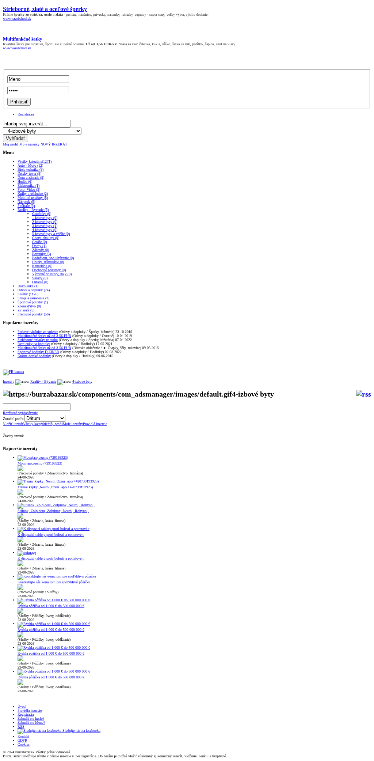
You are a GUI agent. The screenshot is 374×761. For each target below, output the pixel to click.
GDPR (22, 740)
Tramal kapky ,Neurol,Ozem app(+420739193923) (55, 487)
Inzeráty (8, 381)
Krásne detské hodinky (34, 356)
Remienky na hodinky (34, 344)
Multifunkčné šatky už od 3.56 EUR (44, 336)
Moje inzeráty (29, 144)
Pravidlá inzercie (95, 424)
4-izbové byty (82, 381)
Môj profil (10, 144)
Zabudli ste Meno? (31, 722)
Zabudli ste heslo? (31, 718)
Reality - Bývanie (43, 381)
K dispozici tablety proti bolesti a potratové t (51, 535)
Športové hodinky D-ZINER (38, 352)
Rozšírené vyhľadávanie (20, 413)
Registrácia (26, 114)
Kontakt (23, 736)
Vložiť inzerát (13, 424)
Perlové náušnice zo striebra (38, 332)
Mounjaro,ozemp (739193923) (40, 463)
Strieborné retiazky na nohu (38, 340)
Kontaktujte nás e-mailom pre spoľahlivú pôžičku (54, 582)
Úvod (22, 706)
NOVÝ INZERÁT (54, 144)
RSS (21, 726)
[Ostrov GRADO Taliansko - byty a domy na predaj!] (13, 372)
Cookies (24, 744)
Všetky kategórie (35, 424)
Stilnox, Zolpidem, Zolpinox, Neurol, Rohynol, (53, 511)
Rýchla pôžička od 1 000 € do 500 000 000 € (51, 606)
